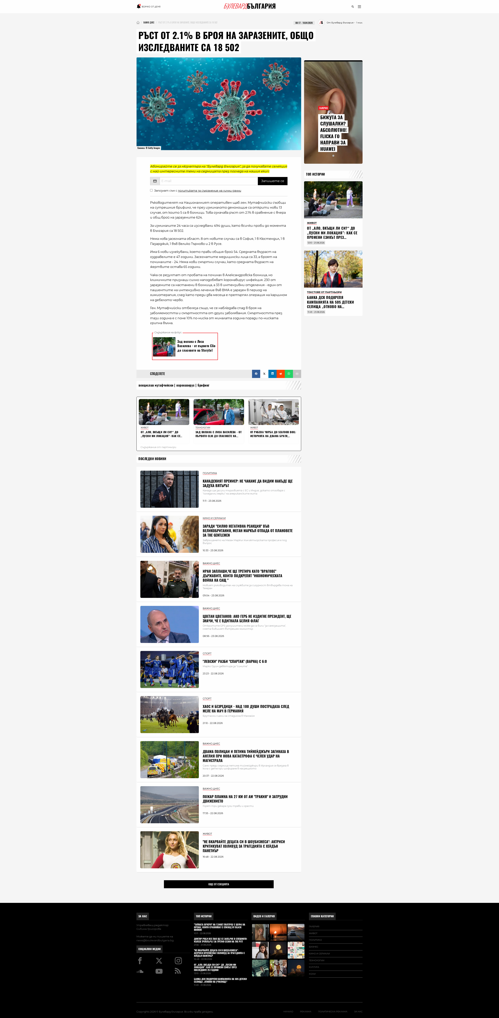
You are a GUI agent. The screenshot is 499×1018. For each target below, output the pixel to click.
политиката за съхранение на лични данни (209, 190)
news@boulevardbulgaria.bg (155, 940)
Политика (315, 940)
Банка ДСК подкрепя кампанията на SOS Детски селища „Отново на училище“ (330, 304)
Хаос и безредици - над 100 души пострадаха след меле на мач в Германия (246, 708)
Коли (312, 974)
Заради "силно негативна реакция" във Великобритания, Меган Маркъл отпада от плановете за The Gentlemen (248, 531)
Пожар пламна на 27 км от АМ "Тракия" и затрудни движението (245, 799)
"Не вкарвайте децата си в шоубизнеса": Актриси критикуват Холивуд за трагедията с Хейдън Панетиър (244, 846)
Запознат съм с (197, 190)
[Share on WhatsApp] (289, 374)
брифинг (204, 385)
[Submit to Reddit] (281, 374)
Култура (314, 967)
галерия (314, 926)
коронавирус (185, 385)
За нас (142, 916)
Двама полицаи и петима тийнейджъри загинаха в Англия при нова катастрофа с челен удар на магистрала (246, 756)
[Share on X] (264, 374)
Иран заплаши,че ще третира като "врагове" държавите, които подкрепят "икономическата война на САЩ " (242, 576)
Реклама (305, 1011)
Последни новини (152, 459)
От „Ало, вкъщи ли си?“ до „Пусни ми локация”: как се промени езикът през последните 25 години (332, 235)
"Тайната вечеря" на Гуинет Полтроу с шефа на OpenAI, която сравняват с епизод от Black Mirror (219, 927)
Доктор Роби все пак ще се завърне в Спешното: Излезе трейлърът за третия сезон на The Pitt (220, 940)
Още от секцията (218, 884)
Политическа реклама (332, 1011)
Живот (313, 933)
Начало (288, 1011)
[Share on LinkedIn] (272, 374)
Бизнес (313, 946)
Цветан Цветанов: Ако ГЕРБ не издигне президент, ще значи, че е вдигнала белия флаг (247, 618)
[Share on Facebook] (256, 374)
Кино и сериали (319, 953)
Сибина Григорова (148, 928)
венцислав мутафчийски (156, 385)
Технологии (316, 960)
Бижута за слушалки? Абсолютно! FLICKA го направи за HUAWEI (333, 133)
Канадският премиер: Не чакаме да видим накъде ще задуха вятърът (248, 483)
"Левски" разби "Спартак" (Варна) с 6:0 (235, 661)
